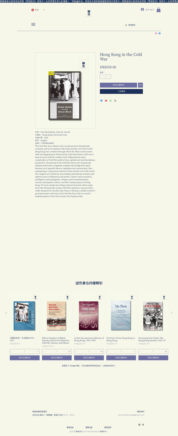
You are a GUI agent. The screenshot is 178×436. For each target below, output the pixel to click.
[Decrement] (101, 77)
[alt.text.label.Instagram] (156, 33)
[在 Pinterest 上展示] (106, 100)
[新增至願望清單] (140, 85)
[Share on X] (115, 100)
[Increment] (109, 77)
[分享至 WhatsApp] (110, 100)
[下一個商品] (171, 312)
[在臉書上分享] (101, 100)
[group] (89, 325)
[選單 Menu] (33, 24)
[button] (158, 9)
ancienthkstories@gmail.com (131, 415)
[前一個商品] (6, 312)
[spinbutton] (105, 77)
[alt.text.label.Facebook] (159, 33)
